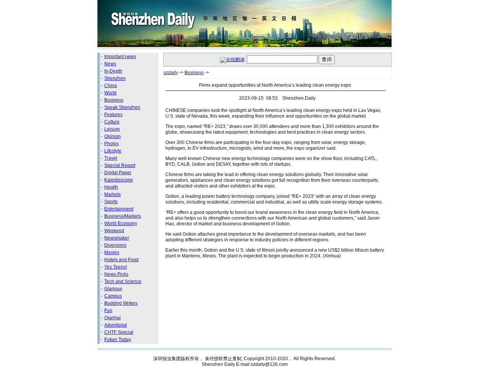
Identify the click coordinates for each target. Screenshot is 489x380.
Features (113, 114)
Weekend (114, 230)
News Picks (116, 274)
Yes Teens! (115, 267)
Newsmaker (116, 238)
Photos (111, 143)
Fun (108, 310)
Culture (112, 122)
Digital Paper (117, 172)
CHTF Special (118, 332)
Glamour (113, 288)
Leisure (112, 129)
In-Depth (113, 71)
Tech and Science (122, 281)
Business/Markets (122, 216)
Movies (111, 252)
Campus (113, 296)
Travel (110, 158)
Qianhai (112, 317)
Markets (112, 194)
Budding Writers (121, 303)
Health (111, 187)
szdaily (171, 72)
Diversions (115, 245)
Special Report (119, 165)
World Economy (120, 223)
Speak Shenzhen (122, 107)
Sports (111, 201)
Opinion (112, 136)
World (110, 92)
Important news (120, 56)
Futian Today (117, 339)
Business (113, 100)
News (110, 63)
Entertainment (118, 209)
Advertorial (115, 325)
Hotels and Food (121, 259)
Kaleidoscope (118, 180)
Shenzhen (115, 78)
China (110, 85)
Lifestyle (112, 151)
